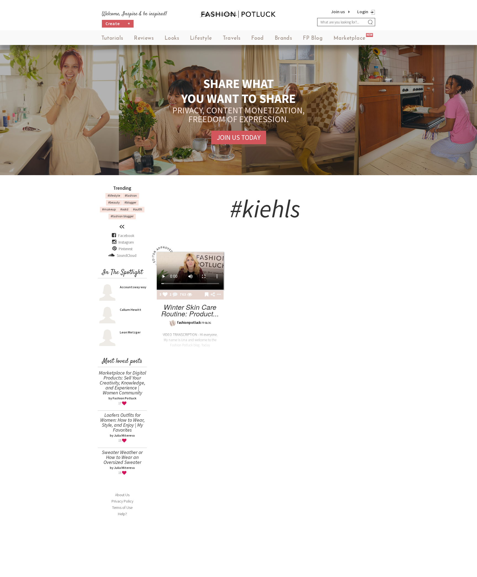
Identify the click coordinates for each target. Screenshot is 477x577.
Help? (122, 513)
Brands (283, 38)
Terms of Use (122, 507)
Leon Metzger (130, 332)
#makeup (109, 209)
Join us (338, 11)
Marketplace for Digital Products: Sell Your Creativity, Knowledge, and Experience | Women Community (122, 383)
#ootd (124, 209)
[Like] (165, 295)
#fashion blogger (122, 216)
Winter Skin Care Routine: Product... (190, 310)
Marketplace (349, 38)
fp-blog (206, 323)
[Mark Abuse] (218, 295)
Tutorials (112, 38)
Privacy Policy (122, 501)
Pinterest (125, 248)
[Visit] (189, 295)
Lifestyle (201, 38)
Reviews (144, 38)
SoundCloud (126, 255)
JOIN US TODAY (239, 137)
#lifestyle (114, 195)
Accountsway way (133, 287)
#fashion (131, 195)
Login (362, 11)
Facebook (126, 235)
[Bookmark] (206, 295)
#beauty (114, 202)
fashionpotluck (189, 322)
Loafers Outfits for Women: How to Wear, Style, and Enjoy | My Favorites (122, 422)
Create (117, 23)
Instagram (126, 242)
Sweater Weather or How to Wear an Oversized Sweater (122, 457)
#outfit (137, 209)
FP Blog (313, 38)
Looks (172, 38)
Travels (232, 38)
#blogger (130, 202)
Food (257, 38)
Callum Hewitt (130, 310)
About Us (122, 494)
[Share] (213, 294)
